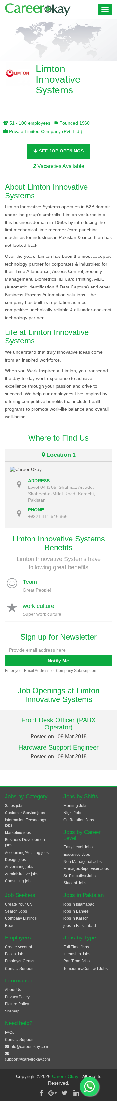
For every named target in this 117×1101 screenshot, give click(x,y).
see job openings (61, 150)
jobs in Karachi (76, 918)
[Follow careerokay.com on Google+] (53, 1093)
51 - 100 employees (29, 123)
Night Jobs (72, 813)
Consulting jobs (18, 881)
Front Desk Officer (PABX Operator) (58, 724)
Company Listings (21, 918)
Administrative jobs (21, 874)
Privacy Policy (17, 997)
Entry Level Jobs (78, 847)
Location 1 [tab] (60, 455)
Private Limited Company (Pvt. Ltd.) (45, 131)
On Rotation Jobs (78, 820)
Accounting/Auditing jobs (27, 852)
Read (10, 925)
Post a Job (14, 954)
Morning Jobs (75, 805)
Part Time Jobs (76, 961)
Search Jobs (16, 911)
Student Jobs (74, 883)
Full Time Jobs (76, 947)
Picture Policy (17, 1004)
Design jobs (15, 859)
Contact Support (19, 968)
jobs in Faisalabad (79, 925)
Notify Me (58, 660)
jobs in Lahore (76, 911)
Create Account (18, 947)
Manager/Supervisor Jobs (86, 868)
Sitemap (12, 1011)
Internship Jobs (76, 954)
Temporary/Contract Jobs (85, 968)
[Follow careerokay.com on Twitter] (64, 1093)
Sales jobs (14, 805)
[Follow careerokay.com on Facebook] (41, 1093)
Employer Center (20, 961)
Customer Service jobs (25, 813)
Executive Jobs (76, 854)
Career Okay (66, 1076)
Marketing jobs (18, 832)
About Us (13, 989)
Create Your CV (18, 904)
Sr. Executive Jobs (79, 876)
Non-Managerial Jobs (82, 861)
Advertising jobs (19, 867)
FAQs (9, 1032)
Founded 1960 (74, 123)
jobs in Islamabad (79, 904)
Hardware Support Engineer (59, 747)
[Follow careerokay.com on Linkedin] (76, 1093)
